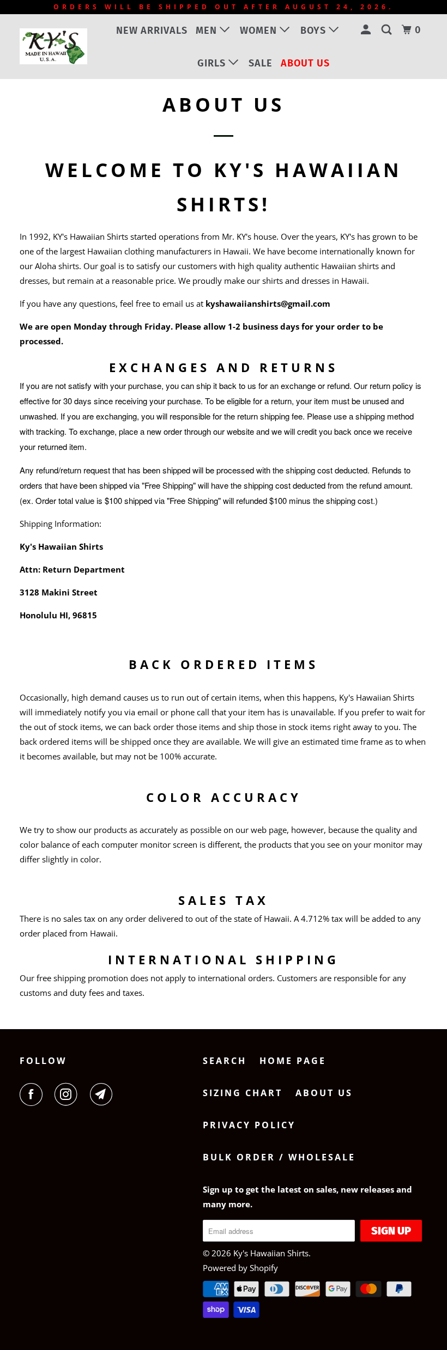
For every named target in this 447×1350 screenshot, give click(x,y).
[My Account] (367, 30)
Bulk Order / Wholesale (279, 1157)
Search (224, 1061)
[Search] (387, 30)
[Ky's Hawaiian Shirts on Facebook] (33, 1094)
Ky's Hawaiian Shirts (271, 1253)
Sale (261, 63)
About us (305, 63)
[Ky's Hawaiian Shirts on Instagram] (68, 1094)
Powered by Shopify (240, 1267)
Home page (292, 1061)
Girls (212, 63)
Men (208, 31)
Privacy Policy (249, 1125)
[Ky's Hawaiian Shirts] (53, 46)
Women (260, 31)
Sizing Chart (242, 1093)
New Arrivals (152, 31)
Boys (314, 31)
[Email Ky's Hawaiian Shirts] (103, 1094)
